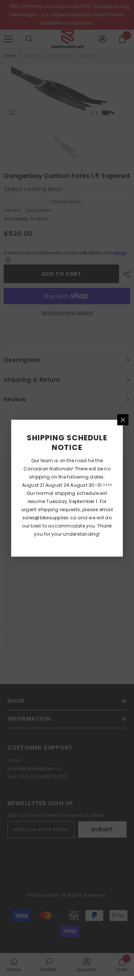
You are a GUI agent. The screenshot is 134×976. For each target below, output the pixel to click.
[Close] (122, 419)
